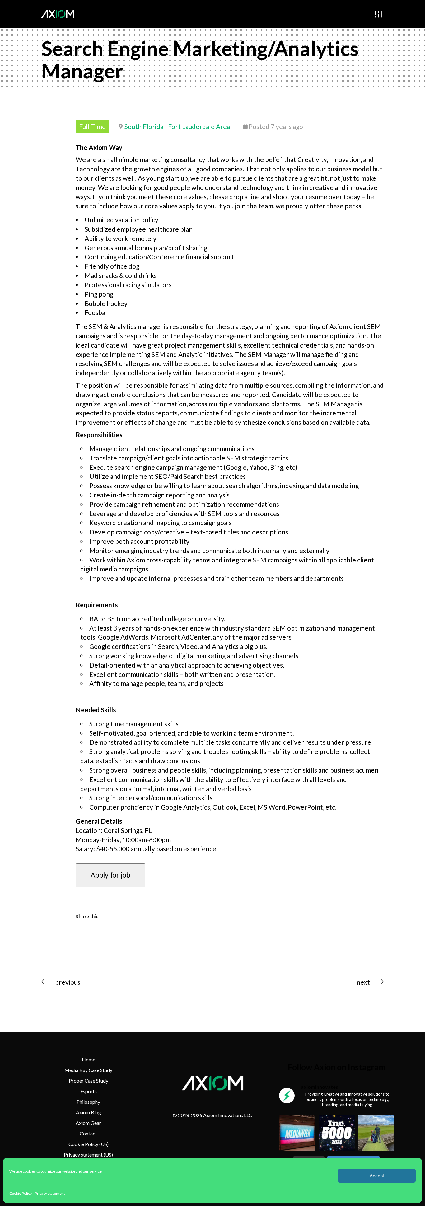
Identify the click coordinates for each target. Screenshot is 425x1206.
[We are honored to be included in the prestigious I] (337, 1133)
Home (88, 1059)
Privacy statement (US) (88, 1154)
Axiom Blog (88, 1112)
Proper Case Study (88, 1081)
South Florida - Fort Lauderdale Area (177, 126)
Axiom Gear (88, 1123)
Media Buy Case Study (88, 1070)
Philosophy (88, 1102)
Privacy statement (50, 1193)
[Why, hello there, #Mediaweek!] (297, 1133)
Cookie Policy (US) (88, 1144)
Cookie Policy (20, 1193)
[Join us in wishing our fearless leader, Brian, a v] (376, 1133)
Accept (377, 1175)
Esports (88, 1091)
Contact (88, 1133)
